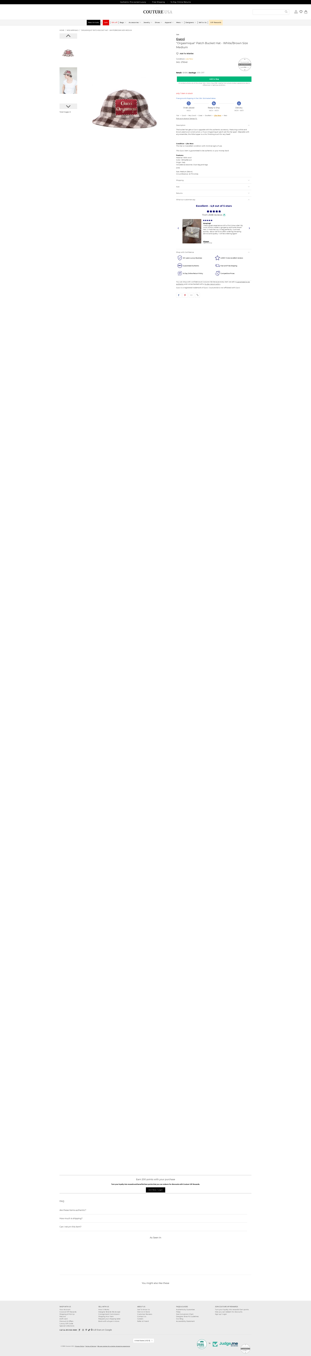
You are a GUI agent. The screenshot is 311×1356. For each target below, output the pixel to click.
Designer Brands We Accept (109, 1312)
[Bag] (306, 12)
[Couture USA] (158, 12)
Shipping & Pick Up (67, 1314)
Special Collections (67, 1326)
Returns (63, 1316)
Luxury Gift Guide (66, 1323)
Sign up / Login (221, 1314)
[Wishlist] (301, 12)
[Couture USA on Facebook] (79, 1330)
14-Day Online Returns (181, 2)
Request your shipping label (109, 1319)
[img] (213, 211)
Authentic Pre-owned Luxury (133, 2)
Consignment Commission (109, 1314)
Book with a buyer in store (108, 1321)
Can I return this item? (70, 1227)
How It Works (103, 1309)
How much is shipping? (71, 1218)
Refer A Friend (143, 1321)
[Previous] (68, 36)
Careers (140, 1319)
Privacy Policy (79, 1346)
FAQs (178, 1312)
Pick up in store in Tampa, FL (186, 118)
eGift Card (63, 1319)
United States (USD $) (142, 1341)
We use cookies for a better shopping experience (113, 1346)
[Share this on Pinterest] (185, 295)
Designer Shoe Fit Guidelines (187, 1316)
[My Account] (296, 12)
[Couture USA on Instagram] (83, 1330)
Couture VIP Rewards (68, 1312)
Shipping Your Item (106, 1316)
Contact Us (141, 1316)
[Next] (68, 106)
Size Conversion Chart (185, 1314)
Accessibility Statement (185, 1321)
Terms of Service (90, 1346)
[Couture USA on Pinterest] (86, 1330)
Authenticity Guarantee (185, 1309)
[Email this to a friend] (191, 295)
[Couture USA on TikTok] (89, 1330)
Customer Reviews (144, 1314)
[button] (123, 22)
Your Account (65, 1309)
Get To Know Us (143, 1309)
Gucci (180, 39)
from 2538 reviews (212, 215)
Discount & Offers (66, 1321)
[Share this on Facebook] (178, 295)
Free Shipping (158, 2)
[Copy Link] (197, 295)
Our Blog (179, 1319)
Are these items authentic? (73, 1210)
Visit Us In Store (143, 1312)
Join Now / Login (155, 1190)
